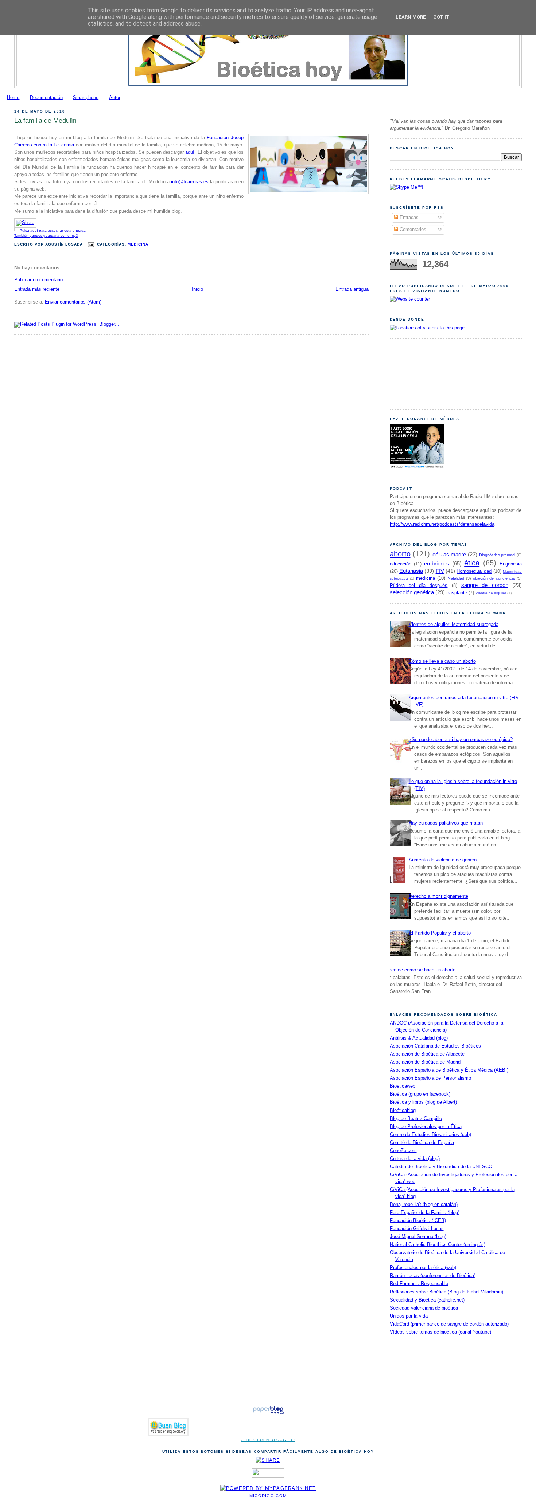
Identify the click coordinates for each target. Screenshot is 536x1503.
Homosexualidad (474, 571)
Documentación (46, 97)
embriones (436, 563)
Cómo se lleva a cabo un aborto (442, 661)
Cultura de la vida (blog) (415, 1158)
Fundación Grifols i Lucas (417, 1228)
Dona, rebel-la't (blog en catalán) (424, 1204)
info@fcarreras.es (190, 181)
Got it (441, 17)
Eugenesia (511, 564)
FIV (440, 571)
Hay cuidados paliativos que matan (446, 823)
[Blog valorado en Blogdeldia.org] (168, 1427)
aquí (189, 152)
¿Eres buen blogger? (268, 1440)
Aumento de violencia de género (443, 859)
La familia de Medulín (45, 120)
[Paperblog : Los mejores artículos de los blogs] (268, 1414)
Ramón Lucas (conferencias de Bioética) (432, 1275)
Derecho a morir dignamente (438, 896)
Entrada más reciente (36, 289)
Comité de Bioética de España (422, 1142)
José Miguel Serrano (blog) (418, 1236)
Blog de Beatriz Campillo (416, 1118)
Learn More (411, 17)
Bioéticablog (403, 1110)
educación (400, 564)
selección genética (412, 592)
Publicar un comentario (38, 279)
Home (13, 97)
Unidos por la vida (409, 1316)
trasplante (456, 592)
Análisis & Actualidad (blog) (419, 1038)
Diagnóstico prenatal (497, 555)
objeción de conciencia (494, 578)
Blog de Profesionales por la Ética (426, 1126)
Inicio (197, 289)
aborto (400, 554)
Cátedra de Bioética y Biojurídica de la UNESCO (441, 1166)
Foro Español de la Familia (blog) (424, 1212)
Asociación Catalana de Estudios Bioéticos (435, 1046)
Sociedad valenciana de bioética (424, 1308)
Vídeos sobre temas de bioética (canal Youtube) (440, 1332)
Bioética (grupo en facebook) (420, 1094)
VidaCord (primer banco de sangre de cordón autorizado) (449, 1324)
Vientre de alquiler (490, 593)
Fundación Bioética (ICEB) (418, 1220)
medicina (138, 244)
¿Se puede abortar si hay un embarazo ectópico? (461, 739)
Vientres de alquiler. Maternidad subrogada (453, 624)
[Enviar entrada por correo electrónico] (90, 244)
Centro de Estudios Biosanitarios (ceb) (430, 1134)
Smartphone (85, 97)
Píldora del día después (419, 585)
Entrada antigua (352, 289)
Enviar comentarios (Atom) (73, 302)
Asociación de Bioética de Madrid (425, 1062)
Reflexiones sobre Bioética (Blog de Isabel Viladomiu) (446, 1292)
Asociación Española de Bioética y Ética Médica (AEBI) (449, 1070)
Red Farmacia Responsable (419, 1283)
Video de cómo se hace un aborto (419, 969)
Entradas (408, 217)
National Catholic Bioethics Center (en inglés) (437, 1244)
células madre (449, 554)
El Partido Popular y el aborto (440, 933)
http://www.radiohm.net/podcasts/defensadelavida (442, 524)
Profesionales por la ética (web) (423, 1267)
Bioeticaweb (402, 1086)
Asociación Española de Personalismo (430, 1078)
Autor (114, 97)
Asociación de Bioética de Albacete (427, 1054)
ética (471, 563)
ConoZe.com (403, 1150)
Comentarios (412, 229)
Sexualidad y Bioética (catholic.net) (427, 1300)
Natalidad (456, 578)
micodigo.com (268, 1496)
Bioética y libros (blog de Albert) (423, 1102)
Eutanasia (411, 571)
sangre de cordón (484, 585)
